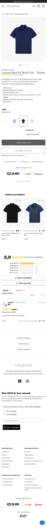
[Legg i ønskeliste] (17, 200)
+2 (22, 230)
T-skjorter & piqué (19, 13)
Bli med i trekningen (11, 427)
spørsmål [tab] (19, 290)
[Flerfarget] (18, 230)
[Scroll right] (43, 219)
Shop (7, 13)
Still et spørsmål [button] (24, 283)
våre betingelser (18, 400)
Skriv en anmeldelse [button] (24, 278)
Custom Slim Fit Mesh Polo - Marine (13, 316)
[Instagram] (27, 381)
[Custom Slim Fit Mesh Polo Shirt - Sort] (12, 214)
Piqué (26, 13)
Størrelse (29, 130)
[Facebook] (20, 381)
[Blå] (39, 230)
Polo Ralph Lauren (8, 69)
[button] (40, 321)
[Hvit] (20, 230)
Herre (11, 13)
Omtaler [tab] (6, 290)
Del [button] (5, 321)
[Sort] (16, 230)
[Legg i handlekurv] (20, 200)
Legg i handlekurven (23, 142)
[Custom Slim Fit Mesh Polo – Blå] (34, 214)
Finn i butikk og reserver (23, 150)
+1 (44, 230)
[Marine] (43, 230)
